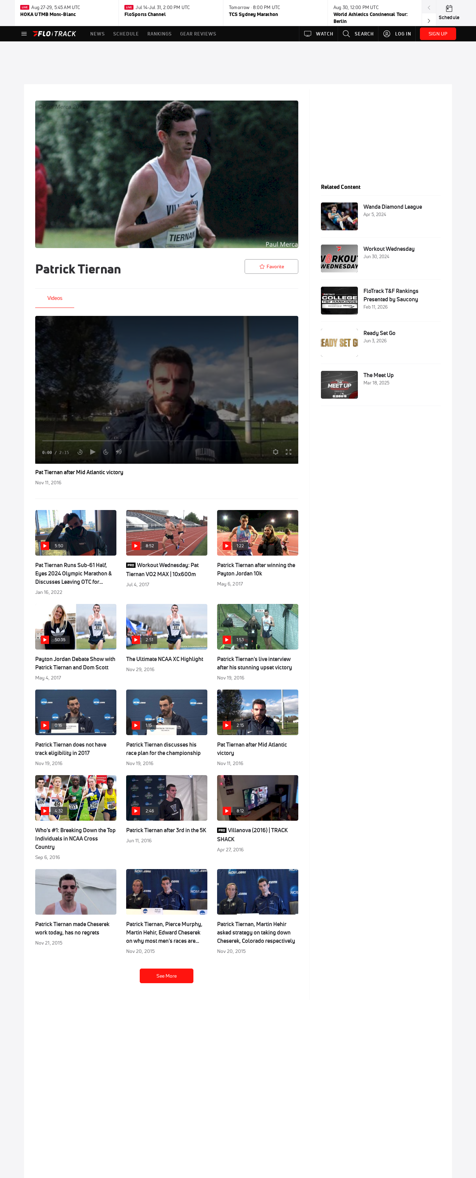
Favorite (275, 266)
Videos (54, 298)
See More (166, 976)
